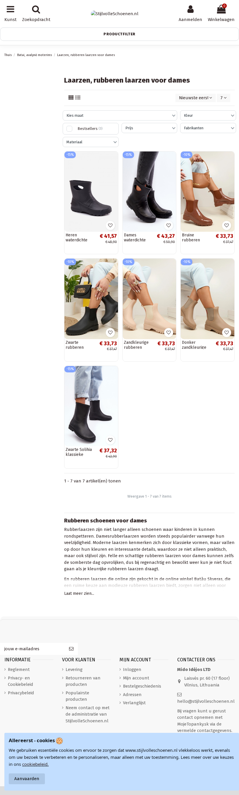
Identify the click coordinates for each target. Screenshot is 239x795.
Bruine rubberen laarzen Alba (193, 240)
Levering (74, 669)
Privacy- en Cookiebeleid (20, 681)
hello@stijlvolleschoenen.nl (206, 701)
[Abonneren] (71, 649)
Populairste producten (77, 696)
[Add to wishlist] (110, 225)
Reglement (19, 669)
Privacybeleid (21, 692)
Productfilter (119, 34)
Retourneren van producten (83, 681)
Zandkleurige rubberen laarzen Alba (136, 347)
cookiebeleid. (35, 764)
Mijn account (136, 678)
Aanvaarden (26, 778)
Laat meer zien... (79, 593)
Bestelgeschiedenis (142, 686)
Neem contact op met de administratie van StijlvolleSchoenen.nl (88, 714)
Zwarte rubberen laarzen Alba (77, 347)
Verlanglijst (134, 702)
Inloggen (132, 669)
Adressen (132, 694)
